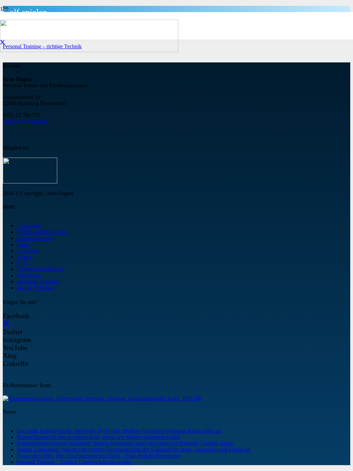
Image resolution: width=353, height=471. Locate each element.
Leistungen (29, 226)
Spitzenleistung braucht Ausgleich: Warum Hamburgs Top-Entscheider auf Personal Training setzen (125, 443)
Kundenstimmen (34, 238)
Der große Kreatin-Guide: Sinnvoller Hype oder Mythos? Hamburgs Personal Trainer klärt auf (119, 431)
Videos (24, 257)
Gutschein (28, 250)
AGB (23, 263)
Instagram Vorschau (38, 281)
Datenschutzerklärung (40, 269)
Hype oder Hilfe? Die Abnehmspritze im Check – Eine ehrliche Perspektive (99, 456)
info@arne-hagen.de (25, 121)
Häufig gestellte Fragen (42, 232)
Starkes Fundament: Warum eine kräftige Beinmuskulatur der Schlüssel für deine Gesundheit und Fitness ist (133, 449)
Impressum (28, 275)
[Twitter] (6, 324)
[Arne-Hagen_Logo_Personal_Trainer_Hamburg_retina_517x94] (89, 50)
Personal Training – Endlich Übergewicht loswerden (74, 462)
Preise (23, 244)
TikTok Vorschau (35, 288)
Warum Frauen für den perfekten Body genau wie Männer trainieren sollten (98, 437)
